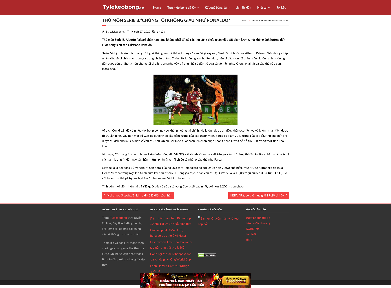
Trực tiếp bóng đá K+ (181, 7)
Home (157, 7)
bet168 (251, 234)
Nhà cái (262, 7)
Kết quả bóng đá (216, 7)
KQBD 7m (252, 228)
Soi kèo (281, 7)
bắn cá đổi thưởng (258, 223)
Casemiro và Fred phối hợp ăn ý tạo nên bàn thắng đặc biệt (171, 245)
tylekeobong (117, 31)
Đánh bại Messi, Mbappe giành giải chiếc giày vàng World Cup (170, 257)
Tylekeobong (118, 217)
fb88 (249, 239)
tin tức (161, 31)
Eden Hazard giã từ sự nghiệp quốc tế (169, 268)
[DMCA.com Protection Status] (207, 256)
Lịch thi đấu (243, 7)
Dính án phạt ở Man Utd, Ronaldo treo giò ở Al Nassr (168, 233)
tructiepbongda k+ (258, 217)
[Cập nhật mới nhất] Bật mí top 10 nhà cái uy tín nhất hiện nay (170, 221)
